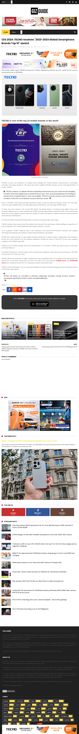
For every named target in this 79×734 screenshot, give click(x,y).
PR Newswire (11, 285)
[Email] (24, 289)
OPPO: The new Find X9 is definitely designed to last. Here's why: (29, 441)
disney (36, 720)
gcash (50, 708)
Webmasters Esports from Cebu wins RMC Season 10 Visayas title (36, 563)
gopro (47, 720)
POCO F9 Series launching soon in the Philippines (30, 609)
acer (38, 708)
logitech (33, 716)
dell (53, 716)
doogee (21, 716)
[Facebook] (9, 289)
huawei (6, 701)
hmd (25, 720)
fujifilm (16, 712)
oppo (33, 701)
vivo (56, 701)
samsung (20, 701)
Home (6, 32)
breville (67, 720)
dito (60, 708)
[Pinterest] (19, 289)
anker (5, 720)
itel (59, 712)
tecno (47, 47)
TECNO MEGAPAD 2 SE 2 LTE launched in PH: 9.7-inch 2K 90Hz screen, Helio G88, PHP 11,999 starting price (13, 332)
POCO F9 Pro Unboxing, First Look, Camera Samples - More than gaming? (39, 600)
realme (6, 705)
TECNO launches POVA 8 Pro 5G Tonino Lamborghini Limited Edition (64, 333)
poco (5, 712)
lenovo (6, 708)
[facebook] (67, 2)
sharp (28, 712)
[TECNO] (39, 729)
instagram (64, 716)
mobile (38, 47)
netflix (38, 712)
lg (61, 705)
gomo (16, 720)
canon (49, 712)
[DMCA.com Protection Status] (9, 692)
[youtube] (76, 2)
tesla (56, 720)
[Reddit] (14, 289)
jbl (44, 716)
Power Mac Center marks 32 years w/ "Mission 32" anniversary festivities (39, 572)
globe (29, 705)
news (43, 47)
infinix (51, 705)
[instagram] (69, 2)
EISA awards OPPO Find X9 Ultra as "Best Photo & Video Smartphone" (38, 581)
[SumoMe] (29, 289)
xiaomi (45, 701)
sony (28, 708)
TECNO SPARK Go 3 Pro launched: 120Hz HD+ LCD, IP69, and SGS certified (38, 333)
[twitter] (72, 2)
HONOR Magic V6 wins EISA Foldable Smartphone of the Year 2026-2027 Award (42, 535)
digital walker (8, 716)
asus (40, 705)
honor (18, 705)
